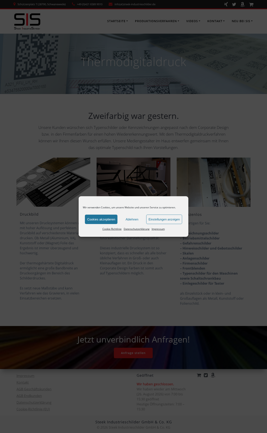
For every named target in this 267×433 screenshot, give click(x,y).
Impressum (158, 229)
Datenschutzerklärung (137, 229)
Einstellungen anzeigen (164, 219)
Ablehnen (132, 219)
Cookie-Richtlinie (112, 229)
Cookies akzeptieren (101, 219)
